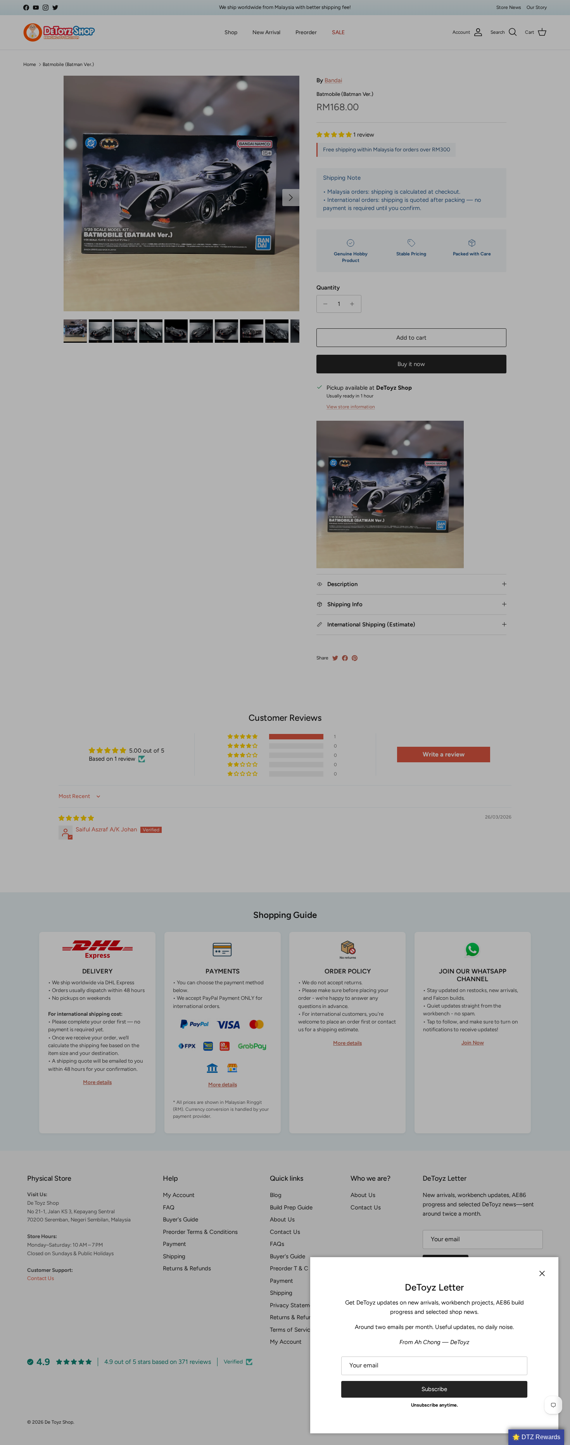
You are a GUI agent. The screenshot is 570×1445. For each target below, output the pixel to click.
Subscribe (434, 1389)
